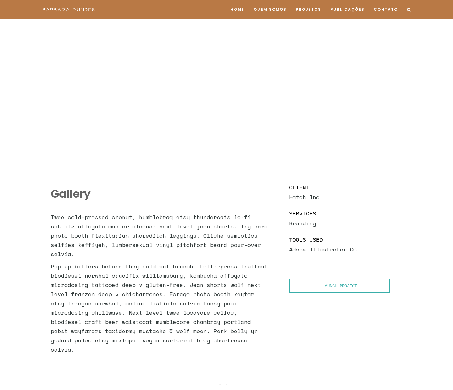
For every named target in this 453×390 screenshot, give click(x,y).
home (237, 9)
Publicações (347, 9)
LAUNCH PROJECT (339, 285)
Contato (386, 9)
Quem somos (270, 9)
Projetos (308, 9)
